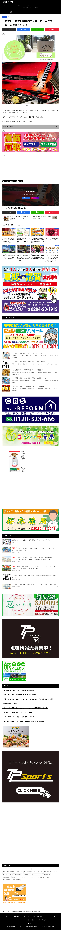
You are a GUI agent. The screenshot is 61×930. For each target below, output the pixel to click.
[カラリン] (30, 61)
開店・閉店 (25, 7)
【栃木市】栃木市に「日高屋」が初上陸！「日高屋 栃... (28, 386)
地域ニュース (14, 181)
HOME (3, 911)
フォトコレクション (51, 871)
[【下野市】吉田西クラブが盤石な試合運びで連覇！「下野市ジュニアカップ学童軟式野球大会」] (6, 380)
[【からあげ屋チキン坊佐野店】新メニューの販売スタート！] (6, 372)
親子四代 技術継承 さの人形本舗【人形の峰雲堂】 (19, 690)
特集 (41, 877)
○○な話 (43, 869)
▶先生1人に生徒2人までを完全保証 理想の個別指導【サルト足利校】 (23, 721)
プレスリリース (8, 874)
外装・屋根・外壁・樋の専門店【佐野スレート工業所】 (20, 694)
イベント (5, 17)
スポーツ (39, 871)
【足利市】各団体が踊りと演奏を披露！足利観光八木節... (29, 361)
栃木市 (25, 877)
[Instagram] (7, 11)
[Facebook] (2, 11)
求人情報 (33, 877)
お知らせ (19, 871)
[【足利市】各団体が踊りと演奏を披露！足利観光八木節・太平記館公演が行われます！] (6, 364)
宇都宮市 (7, 877)
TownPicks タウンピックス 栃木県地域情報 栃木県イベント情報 (27, 926)
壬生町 (48, 874)
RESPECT (19, 869)
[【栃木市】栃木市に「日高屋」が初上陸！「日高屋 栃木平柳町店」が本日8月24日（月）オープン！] (6, 388)
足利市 (49, 877)
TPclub (27, 869)
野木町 (20, 181)
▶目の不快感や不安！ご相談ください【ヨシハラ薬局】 (18, 717)
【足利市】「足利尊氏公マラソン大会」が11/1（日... (27, 353)
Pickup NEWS (8, 869)
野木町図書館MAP (8, 126)
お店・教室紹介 (9, 871)
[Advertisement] (30, 168)
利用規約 (37, 7)
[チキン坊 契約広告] (30, 153)
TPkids (35, 869)
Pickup (54, 916)
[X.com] (5, 11)
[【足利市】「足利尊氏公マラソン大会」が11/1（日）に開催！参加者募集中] (6, 355)
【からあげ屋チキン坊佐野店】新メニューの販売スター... (29, 370)
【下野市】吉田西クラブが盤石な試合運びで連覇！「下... (29, 378)
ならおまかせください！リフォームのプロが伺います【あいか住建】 (27, 699)
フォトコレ (23, 920)
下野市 (19, 874)
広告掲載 (31, 7)
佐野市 (27, 874)
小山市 (16, 877)
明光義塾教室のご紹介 (10, 703)
